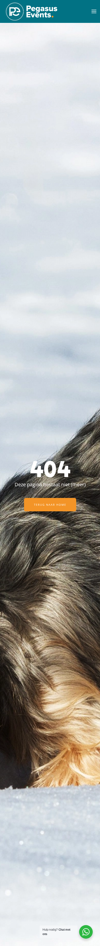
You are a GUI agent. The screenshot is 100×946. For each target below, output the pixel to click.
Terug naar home (50, 504)
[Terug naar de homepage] (31, 11)
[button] (94, 11)
